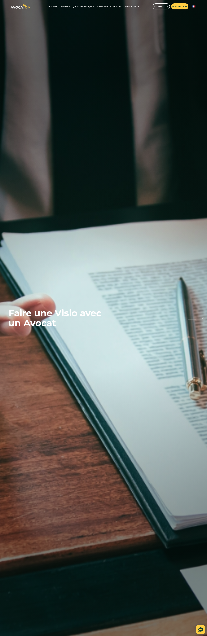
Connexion (161, 6)
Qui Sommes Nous (99, 6)
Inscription (179, 6)
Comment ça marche (73, 6)
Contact (137, 6)
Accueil (53, 6)
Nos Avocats (121, 6)
